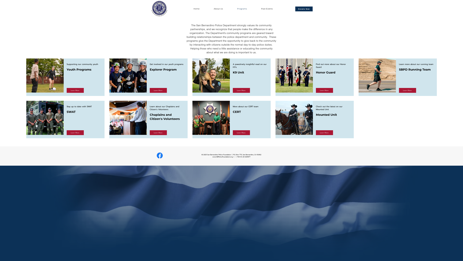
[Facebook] (160, 156)
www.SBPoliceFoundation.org (222, 157)
